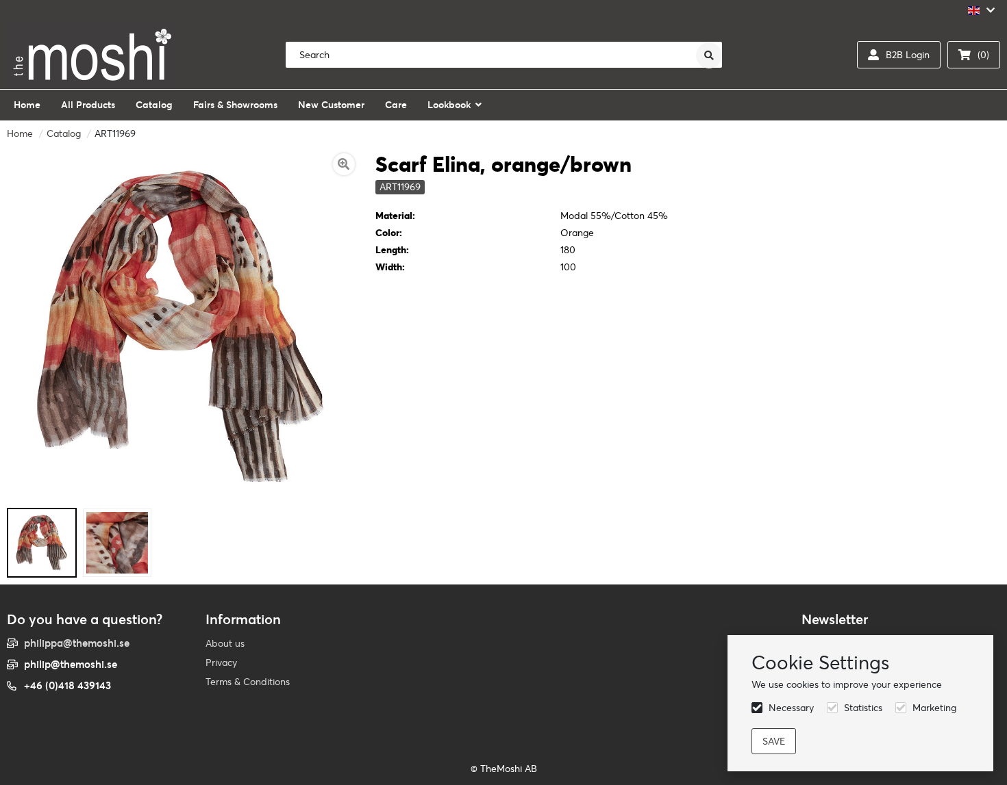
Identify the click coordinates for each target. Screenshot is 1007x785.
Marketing (934, 708)
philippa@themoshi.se (76, 642)
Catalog (64, 133)
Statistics (863, 708)
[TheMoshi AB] (92, 55)
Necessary (791, 708)
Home (20, 133)
